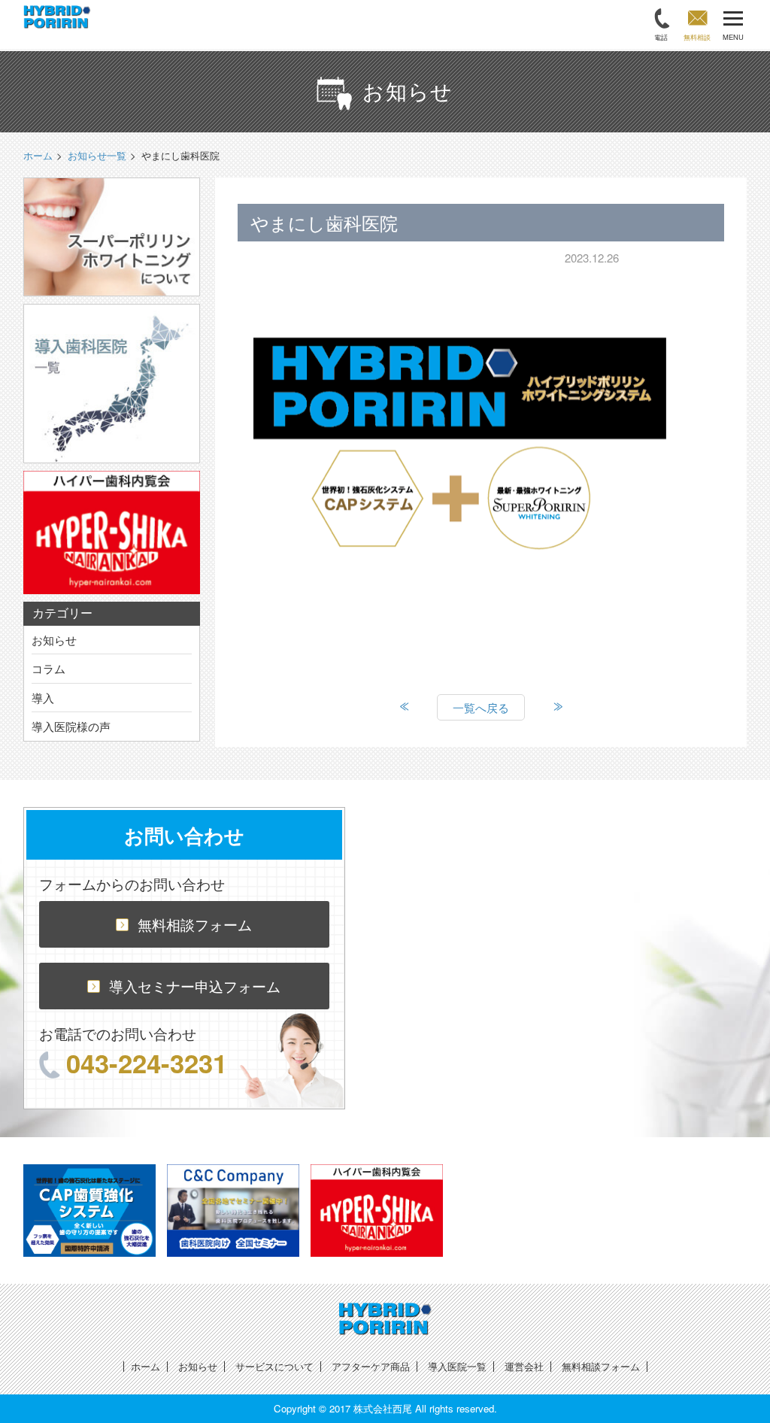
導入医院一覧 (457, 1366)
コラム (48, 668)
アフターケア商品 (371, 1366)
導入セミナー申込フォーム (194, 985)
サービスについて (274, 1366)
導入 (43, 697)
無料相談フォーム (195, 924)
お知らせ (54, 640)
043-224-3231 (146, 1063)
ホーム (145, 1366)
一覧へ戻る (481, 707)
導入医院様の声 (71, 726)
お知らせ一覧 (97, 155)
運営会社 (524, 1366)
